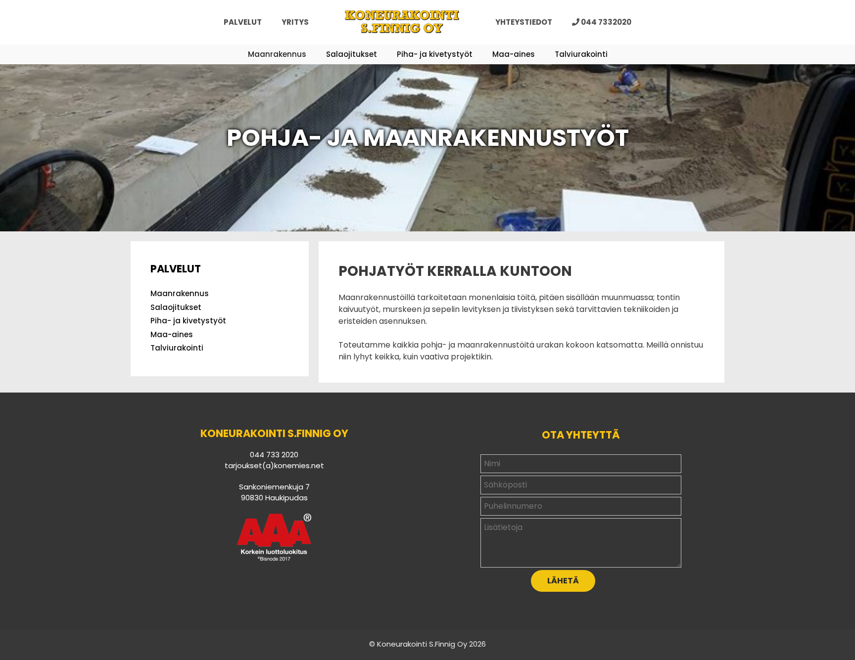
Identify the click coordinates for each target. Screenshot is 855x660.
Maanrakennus (277, 54)
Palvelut (243, 22)
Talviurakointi (581, 54)
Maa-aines (513, 54)
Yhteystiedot (523, 22)
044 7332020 (605, 22)
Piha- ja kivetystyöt (435, 54)
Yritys (295, 22)
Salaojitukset (351, 54)
